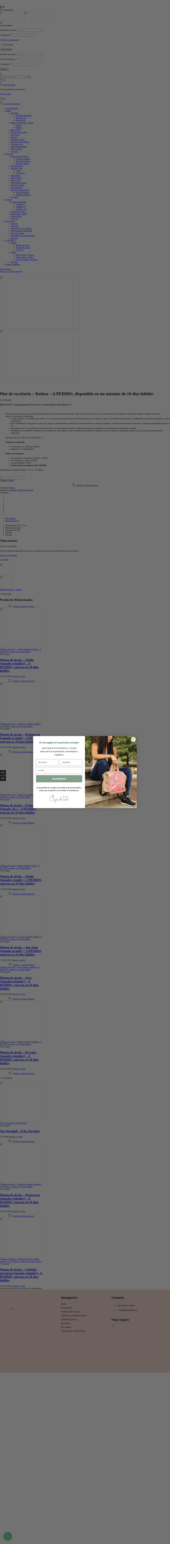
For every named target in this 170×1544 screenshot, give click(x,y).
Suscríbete (59, 778)
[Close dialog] (133, 739)
